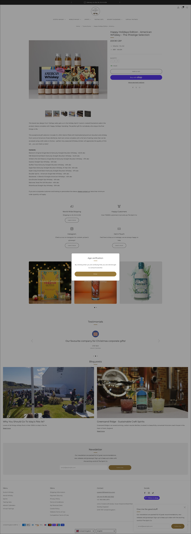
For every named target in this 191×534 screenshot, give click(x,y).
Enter (95, 274)
